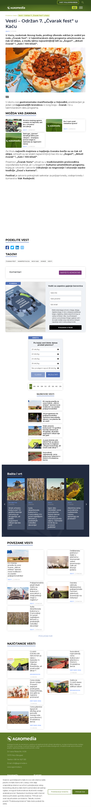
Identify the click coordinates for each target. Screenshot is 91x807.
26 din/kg (35, 363)
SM (42, 386)
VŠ (49, 386)
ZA (60, 386)
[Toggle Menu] (81, 8)
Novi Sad (35, 261)
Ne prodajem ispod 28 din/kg (44, 368)
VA (53, 386)
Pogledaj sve (46, 636)
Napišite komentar (70, 273)
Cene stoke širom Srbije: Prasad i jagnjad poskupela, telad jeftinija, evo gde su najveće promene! (36, 688)
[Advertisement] (45, 211)
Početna (9, 15)
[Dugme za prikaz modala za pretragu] (83, 2)
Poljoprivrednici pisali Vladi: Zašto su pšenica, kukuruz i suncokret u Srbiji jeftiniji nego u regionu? (37, 591)
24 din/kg (35, 359)
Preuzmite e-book (65, 327)
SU (45, 386)
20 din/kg (35, 349)
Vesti (14, 15)
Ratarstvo (13, 502)
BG (31, 386)
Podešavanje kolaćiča (59, 792)
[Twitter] (12, 247)
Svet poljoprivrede (68, 2)
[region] (45, 791)
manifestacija (24, 261)
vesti (50, 261)
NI (38, 386)
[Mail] (22, 247)
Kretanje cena (75, 670)
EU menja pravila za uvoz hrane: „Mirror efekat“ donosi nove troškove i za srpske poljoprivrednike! (15, 569)
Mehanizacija (35, 674)
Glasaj (38, 375)
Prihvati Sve (80, 792)
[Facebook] (7, 247)
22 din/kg (35, 354)
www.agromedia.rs (14, 767)
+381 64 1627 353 (19, 759)
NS (34, 386)
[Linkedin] (17, 247)
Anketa (35, 338)
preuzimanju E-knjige (64, 318)
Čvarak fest (11, 261)
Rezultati (53, 375)
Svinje (43, 261)
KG (56, 386)
